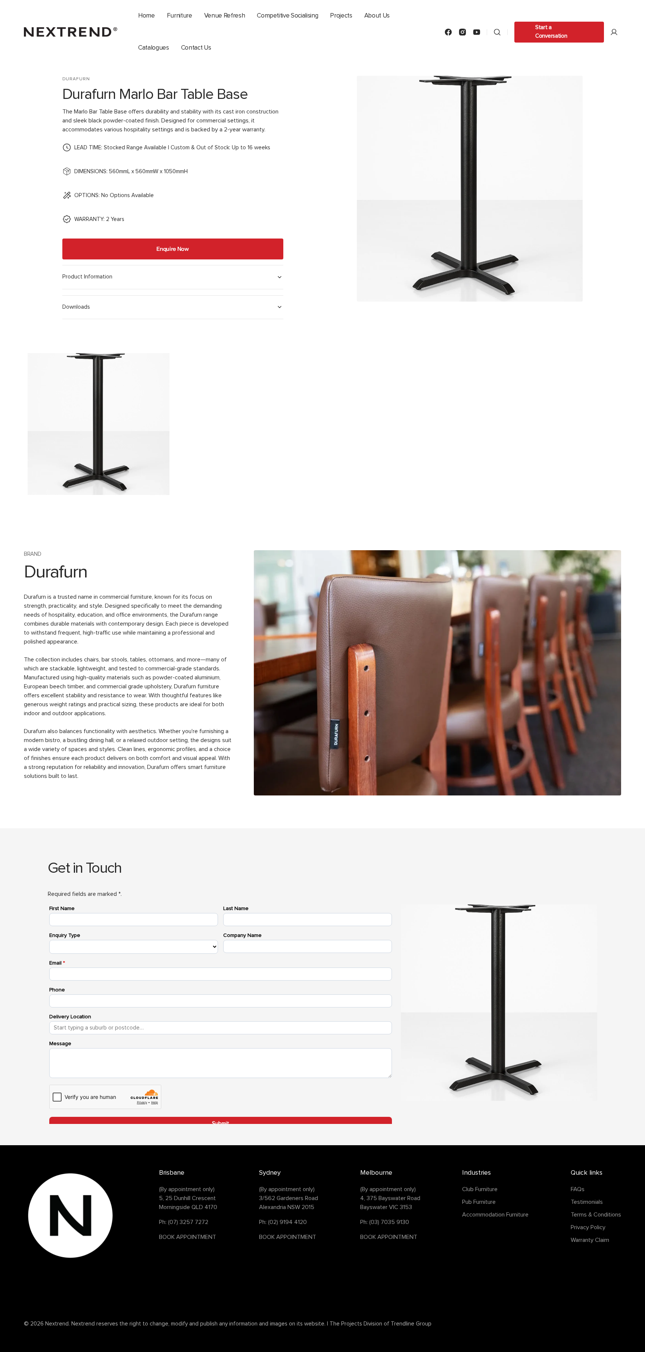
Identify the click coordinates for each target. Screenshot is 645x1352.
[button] (497, 32)
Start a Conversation (551, 32)
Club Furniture (480, 1189)
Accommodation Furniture (495, 1215)
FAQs (578, 1189)
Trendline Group (411, 1324)
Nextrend (57, 1324)
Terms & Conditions (596, 1215)
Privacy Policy (588, 1227)
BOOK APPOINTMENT (187, 1237)
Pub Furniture (479, 1202)
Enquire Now (172, 248)
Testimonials (587, 1202)
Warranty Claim (590, 1240)
